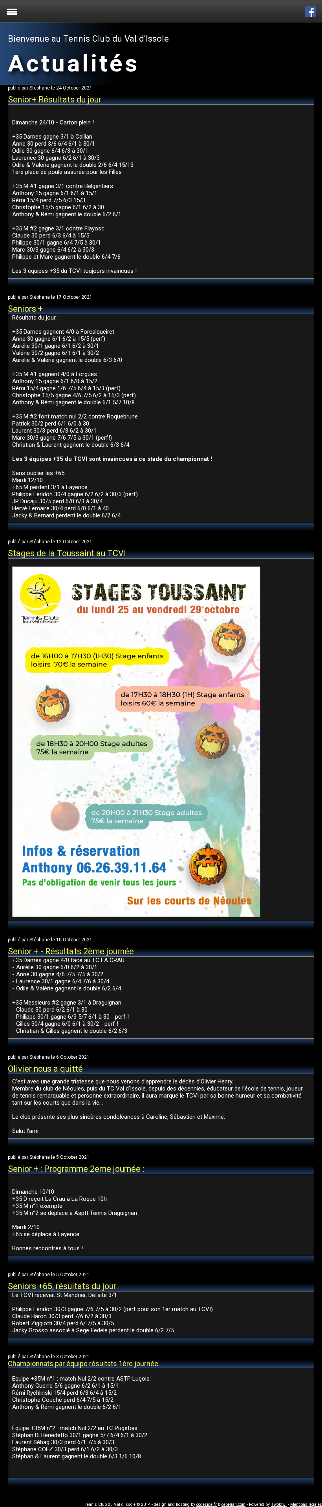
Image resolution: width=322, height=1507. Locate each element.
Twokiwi (279, 1504)
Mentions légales (306, 1504)
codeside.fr (206, 1504)
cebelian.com (233, 1504)
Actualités (73, 63)
